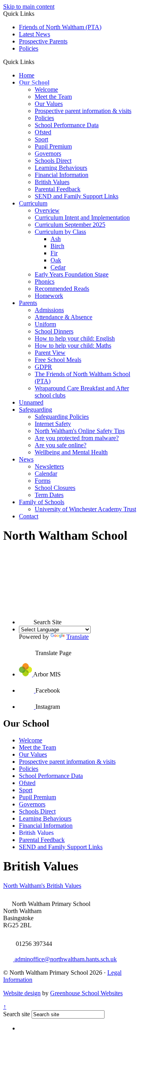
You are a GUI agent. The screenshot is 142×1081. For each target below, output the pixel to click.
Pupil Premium (53, 146)
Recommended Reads (62, 288)
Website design (22, 993)
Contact (28, 516)
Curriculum (33, 203)
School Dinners (54, 331)
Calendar (46, 473)
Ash (55, 238)
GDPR (43, 366)
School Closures (55, 487)
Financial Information (61, 174)
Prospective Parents (43, 41)
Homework (49, 295)
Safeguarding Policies (62, 416)
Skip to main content (28, 6)
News (26, 459)
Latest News (34, 34)
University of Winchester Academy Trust (85, 509)
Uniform (45, 324)
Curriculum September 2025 (70, 224)
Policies (28, 48)
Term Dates (49, 495)
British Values (52, 182)
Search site (16, 1014)
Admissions (49, 310)
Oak (55, 260)
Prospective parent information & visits (83, 110)
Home (26, 75)
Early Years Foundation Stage (71, 274)
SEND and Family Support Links (76, 196)
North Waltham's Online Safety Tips (80, 431)
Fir (54, 253)
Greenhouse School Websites (86, 993)
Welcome (46, 89)
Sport (41, 139)
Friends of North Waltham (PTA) (60, 27)
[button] (37, 61)
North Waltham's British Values (42, 885)
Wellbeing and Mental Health (71, 452)
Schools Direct (53, 160)
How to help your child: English (75, 338)
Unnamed (31, 402)
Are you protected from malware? (77, 438)
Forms (42, 480)
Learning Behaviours (61, 167)
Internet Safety (53, 423)
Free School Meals (58, 359)
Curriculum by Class (60, 231)
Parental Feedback (57, 189)
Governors (48, 153)
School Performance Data (67, 125)
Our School (34, 82)
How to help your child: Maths (73, 345)
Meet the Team (53, 96)
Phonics (44, 281)
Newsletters (49, 466)
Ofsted (43, 132)
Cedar (57, 267)
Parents (28, 302)
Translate (77, 636)
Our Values (49, 103)
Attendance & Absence (63, 317)
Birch (57, 246)
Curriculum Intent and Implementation (82, 217)
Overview (47, 210)
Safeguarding (35, 409)
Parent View (50, 352)
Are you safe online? (60, 445)
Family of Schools (41, 502)
